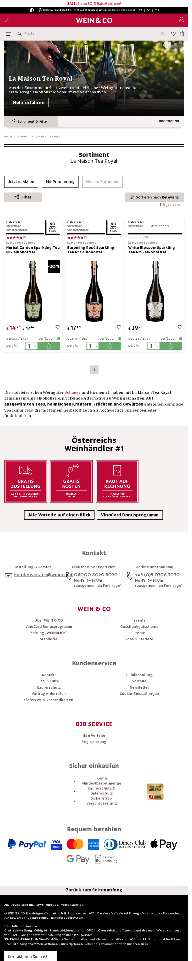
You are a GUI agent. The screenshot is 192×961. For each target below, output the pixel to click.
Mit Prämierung (60, 181)
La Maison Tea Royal (21, 242)
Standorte (49, 639)
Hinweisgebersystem (67, 917)
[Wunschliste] (173, 34)
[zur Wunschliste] (57, 328)
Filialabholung (139, 675)
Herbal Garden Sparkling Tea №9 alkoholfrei (33, 249)
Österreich (23, 136)
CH (157, 10)
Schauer (72, 392)
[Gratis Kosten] (71, 481)
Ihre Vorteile (94, 735)
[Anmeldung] (7, 20)
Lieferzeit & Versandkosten (48, 700)
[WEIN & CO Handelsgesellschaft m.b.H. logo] (94, 20)
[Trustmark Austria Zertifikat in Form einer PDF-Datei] (155, 791)
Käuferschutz (49, 687)
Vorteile (139, 681)
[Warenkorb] (181, 33)
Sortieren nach (157, 197)
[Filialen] (181, 20)
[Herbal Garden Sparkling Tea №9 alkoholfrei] (33, 291)
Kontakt (49, 675)
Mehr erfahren (29, 102)
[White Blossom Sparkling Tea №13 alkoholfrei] (155, 291)
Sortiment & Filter (31, 121)
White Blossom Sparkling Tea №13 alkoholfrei (151, 249)
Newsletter (140, 687)
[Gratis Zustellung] (25, 481)
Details (11, 346)
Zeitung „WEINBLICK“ (48, 633)
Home (8, 136)
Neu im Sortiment (102, 181)
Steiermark (14, 226)
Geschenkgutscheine (139, 626)
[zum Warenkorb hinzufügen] (49, 345)
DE (148, 10)
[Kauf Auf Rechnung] (117, 481)
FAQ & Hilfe (48, 681)
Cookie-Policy (38, 917)
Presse (140, 633)
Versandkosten (72, 904)
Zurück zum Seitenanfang (94, 890)
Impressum (77, 913)
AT (140, 10)
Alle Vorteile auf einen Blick (59, 515)
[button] (31, 10)
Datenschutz (151, 913)
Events (139, 620)
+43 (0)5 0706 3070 (157, 575)
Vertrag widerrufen (49, 693)
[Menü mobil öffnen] (8, 34)
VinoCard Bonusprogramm (129, 515)
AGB (91, 913)
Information (169, 121)
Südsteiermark (17, 230)
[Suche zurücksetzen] (162, 34)
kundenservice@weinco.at (121, 10)
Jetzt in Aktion (21, 181)
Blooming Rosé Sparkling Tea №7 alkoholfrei (90, 249)
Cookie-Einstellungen (139, 693)
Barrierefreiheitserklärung (118, 913)
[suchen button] (21, 33)
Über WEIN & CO (48, 620)
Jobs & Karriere (139, 639)
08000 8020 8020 (96, 575)
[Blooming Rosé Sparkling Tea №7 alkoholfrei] (94, 291)
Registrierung (94, 741)
